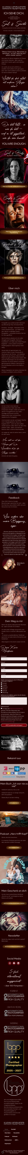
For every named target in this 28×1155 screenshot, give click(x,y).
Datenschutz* (5, 706)
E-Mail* (3, 668)
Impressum (8, 1143)
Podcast (7, 1136)
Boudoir (4, 689)
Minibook (14, 1136)
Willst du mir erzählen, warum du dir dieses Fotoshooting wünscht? (13, 695)
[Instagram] (10, 963)
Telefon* (3, 674)
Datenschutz (8, 1140)
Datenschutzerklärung (16, 708)
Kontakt (13, 1129)
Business (5, 687)
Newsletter (17, 1133)
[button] (14, 3)
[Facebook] (14, 963)
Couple (4, 685)
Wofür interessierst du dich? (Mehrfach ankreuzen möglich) (12, 680)
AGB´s (16, 1140)
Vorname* (4, 656)
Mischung (5, 692)
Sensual (4, 690)
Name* (3, 662)
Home (6, 1129)
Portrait (4, 683)
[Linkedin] (18, 963)
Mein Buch (7, 1133)
